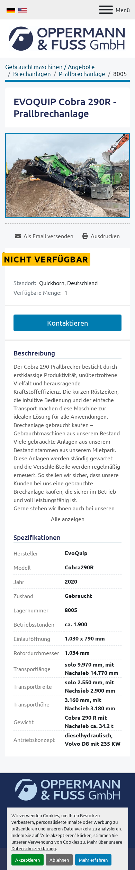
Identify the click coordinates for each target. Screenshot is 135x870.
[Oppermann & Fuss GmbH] (67, 788)
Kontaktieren (67, 322)
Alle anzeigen (67, 518)
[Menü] (106, 10)
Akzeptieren (27, 860)
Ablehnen (59, 860)
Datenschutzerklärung (33, 848)
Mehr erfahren (93, 860)
